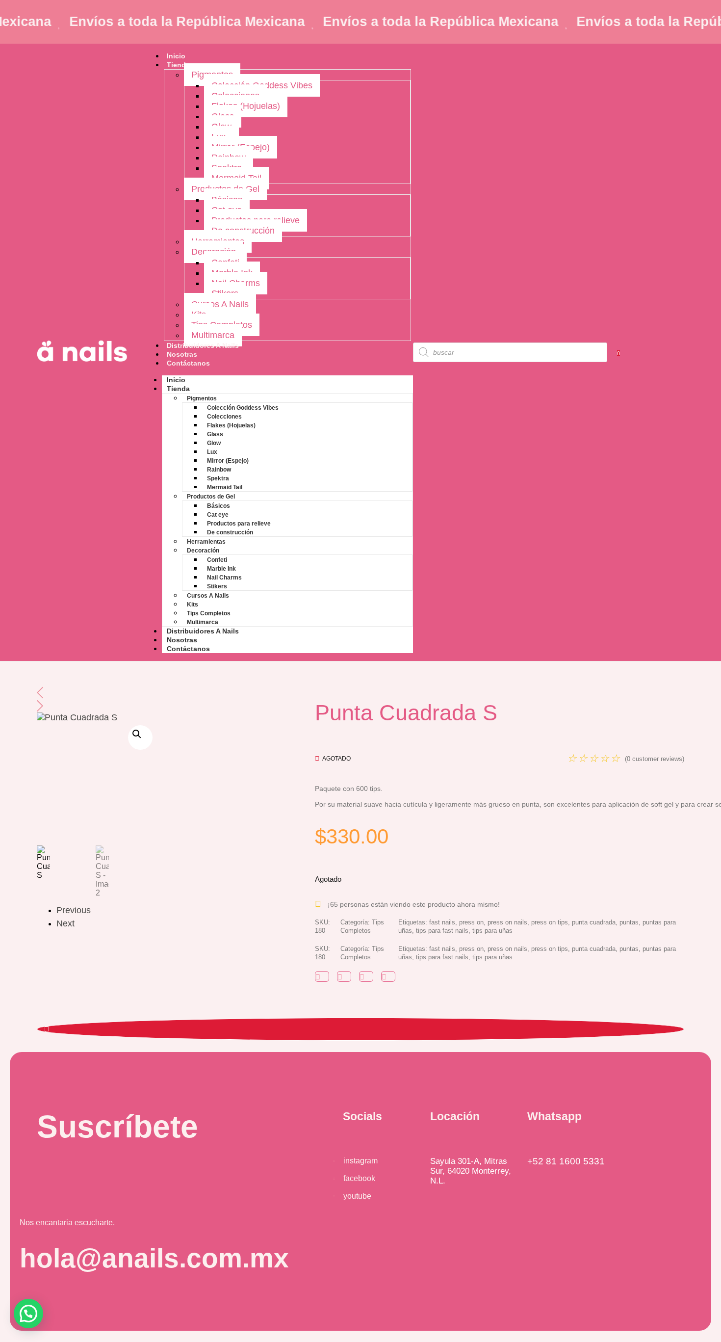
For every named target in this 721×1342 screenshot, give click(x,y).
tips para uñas (492, 930)
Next (63, 923)
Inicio (176, 56)
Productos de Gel (211, 496)
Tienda (178, 65)
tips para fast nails (442, 930)
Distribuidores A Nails (203, 345)
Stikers (217, 586)
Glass (215, 434)
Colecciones (224, 416)
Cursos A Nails (220, 304)
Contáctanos (188, 363)
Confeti (217, 559)
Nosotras (182, 354)
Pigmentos (202, 398)
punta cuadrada (594, 922)
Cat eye (218, 514)
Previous (63, 910)
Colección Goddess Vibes (243, 407)
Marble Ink (221, 568)
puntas (629, 922)
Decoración (203, 550)
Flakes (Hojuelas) (245, 106)
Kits (192, 604)
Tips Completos (209, 613)
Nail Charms (224, 577)
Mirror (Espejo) (228, 460)
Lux (212, 451)
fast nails (442, 922)
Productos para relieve (239, 523)
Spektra (218, 478)
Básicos (218, 505)
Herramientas (206, 541)
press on (471, 922)
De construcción (230, 532)
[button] (140, 737)
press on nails (507, 922)
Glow (214, 443)
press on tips (549, 922)
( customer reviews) (654, 759)
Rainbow (219, 469)
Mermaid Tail (224, 487)
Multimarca (212, 335)
